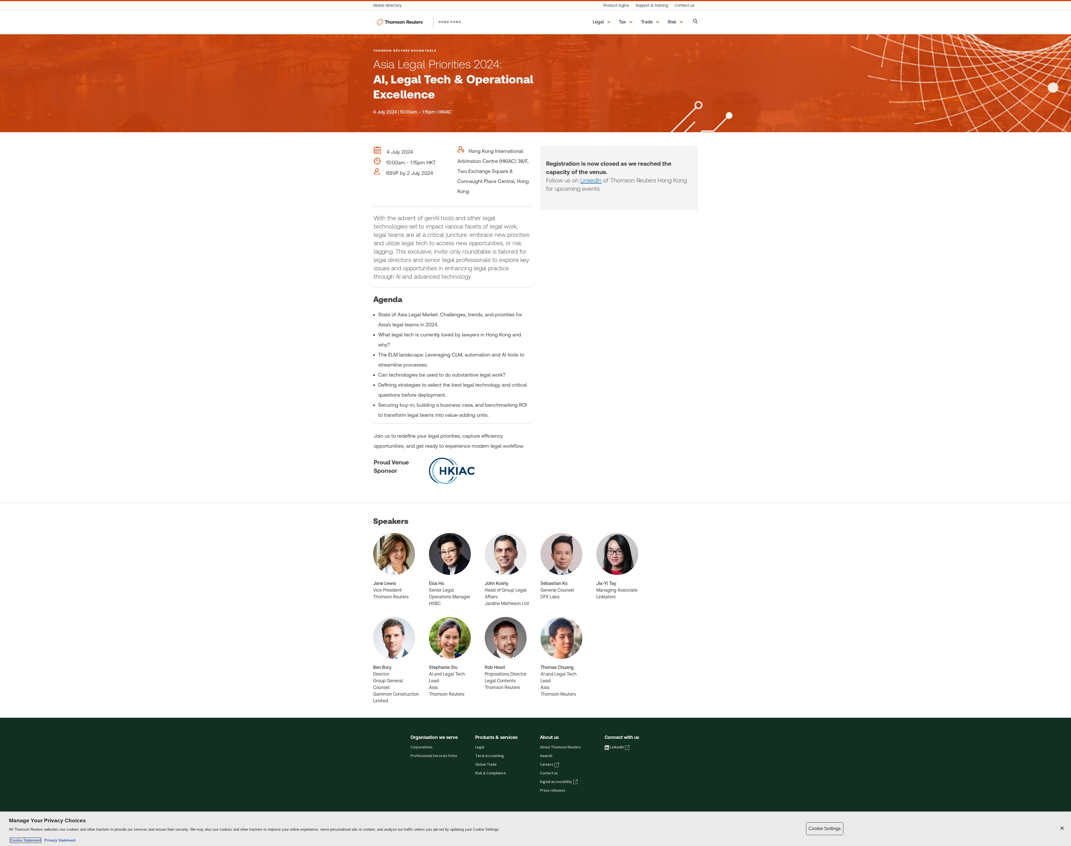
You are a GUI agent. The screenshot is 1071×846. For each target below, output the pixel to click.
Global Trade (486, 764)
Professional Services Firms (434, 755)
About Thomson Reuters (560, 747)
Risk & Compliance (490, 773)
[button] (602, 22)
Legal (479, 747)
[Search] (695, 22)
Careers (546, 764)
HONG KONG (449, 22)
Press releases (552, 790)
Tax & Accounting (489, 755)
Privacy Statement (59, 840)
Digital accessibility (556, 781)
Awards (546, 755)
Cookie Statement (25, 840)
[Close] (1062, 828)
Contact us (549, 773)
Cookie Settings (825, 828)
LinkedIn (591, 180)
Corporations (422, 747)
